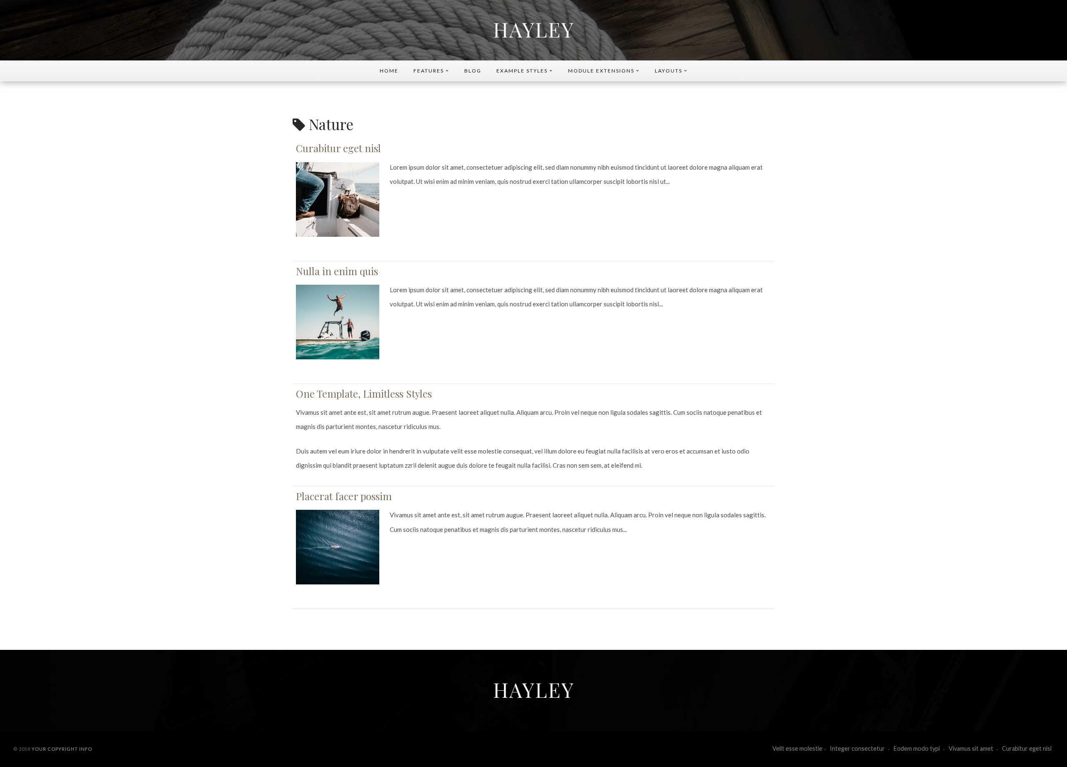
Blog (472, 71)
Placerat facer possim (344, 496)
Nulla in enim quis (337, 271)
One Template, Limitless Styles (364, 393)
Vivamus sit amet (971, 748)
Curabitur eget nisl (338, 148)
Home (389, 71)
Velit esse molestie (797, 748)
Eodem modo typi (917, 748)
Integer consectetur (858, 748)
